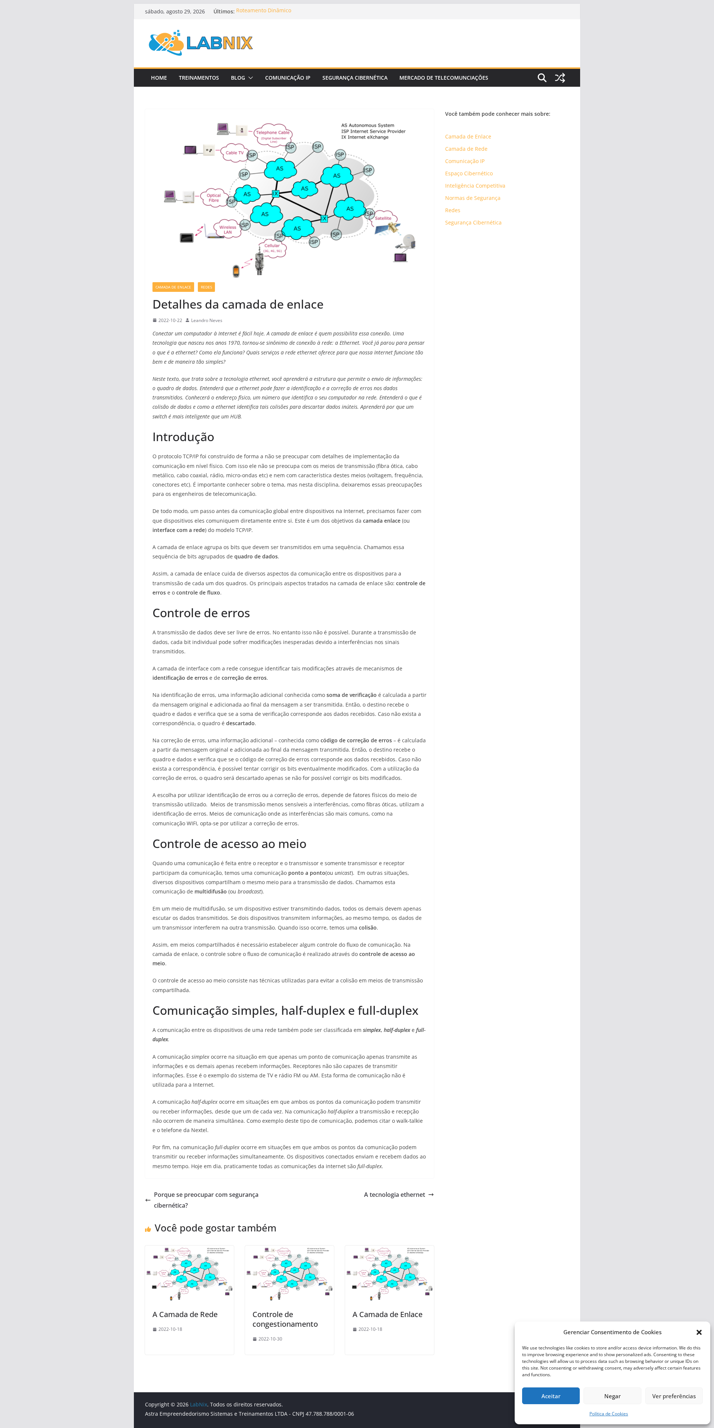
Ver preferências (674, 1396)
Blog (238, 77)
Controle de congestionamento (285, 1319)
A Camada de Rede (185, 1314)
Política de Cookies (608, 1414)
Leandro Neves (206, 320)
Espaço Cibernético (469, 173)
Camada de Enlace (173, 287)
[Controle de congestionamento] (289, 1251)
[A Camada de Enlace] (389, 1251)
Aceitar (550, 1396)
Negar (612, 1396)
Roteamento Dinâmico (263, 11)
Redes (206, 287)
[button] (699, 1332)
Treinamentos (199, 77)
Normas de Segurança (473, 197)
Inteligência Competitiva (475, 185)
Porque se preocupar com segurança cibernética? (206, 1199)
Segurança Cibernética (354, 77)
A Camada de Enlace (387, 1314)
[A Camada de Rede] (189, 1251)
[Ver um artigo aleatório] (560, 78)
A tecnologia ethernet (394, 1194)
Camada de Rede (466, 148)
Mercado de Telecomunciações (443, 77)
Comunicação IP (288, 77)
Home (159, 77)
